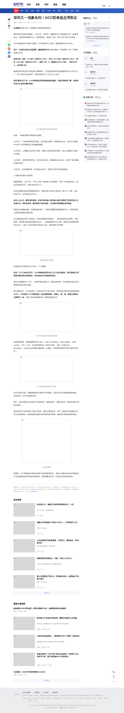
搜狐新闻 (49, 698)
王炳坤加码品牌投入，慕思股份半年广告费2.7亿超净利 (58, 636)
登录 (103, 6)
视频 (64, 4)
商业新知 (106, 698)
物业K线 (92, 72)
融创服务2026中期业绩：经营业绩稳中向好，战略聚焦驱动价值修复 (40, 608)
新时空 (35, 700)
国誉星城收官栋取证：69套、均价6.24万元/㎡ (54, 558)
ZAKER (81, 698)
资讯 (29, 4)
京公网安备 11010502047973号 (70, 707)
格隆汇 (30, 700)
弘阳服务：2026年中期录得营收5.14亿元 (29, 672)
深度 (38, 4)
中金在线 (94, 698)
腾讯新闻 (36, 698)
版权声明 (55, 692)
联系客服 (34, 491)
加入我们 (46, 692)
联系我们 (37, 692)
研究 (46, 4)
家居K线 (92, 83)
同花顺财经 (87, 698)
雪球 (76, 698)
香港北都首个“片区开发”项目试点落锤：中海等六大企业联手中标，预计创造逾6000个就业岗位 (58, 655)
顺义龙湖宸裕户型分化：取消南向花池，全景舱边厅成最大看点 (58, 577)
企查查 (72, 698)
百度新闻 (43, 698)
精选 (55, 4)
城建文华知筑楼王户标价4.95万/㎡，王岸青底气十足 (57, 522)
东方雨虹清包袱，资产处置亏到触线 (97, 89)
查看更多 (46, 593)
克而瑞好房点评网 (57, 698)
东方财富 (66, 698)
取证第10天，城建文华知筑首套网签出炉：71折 (55, 504)
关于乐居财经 (26, 692)
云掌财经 (100, 698)
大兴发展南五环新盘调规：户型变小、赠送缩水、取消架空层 (58, 541)
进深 (91, 58)
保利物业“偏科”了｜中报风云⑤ (95, 78)
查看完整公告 (96, 45)
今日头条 (30, 698)
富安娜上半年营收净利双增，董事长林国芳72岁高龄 (57, 618)
